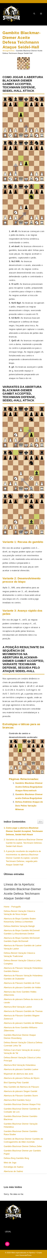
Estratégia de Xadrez (13, 1167)
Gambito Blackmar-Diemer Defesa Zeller (23, 1146)
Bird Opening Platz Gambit (16, 1082)
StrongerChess (8, 51)
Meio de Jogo (10, 1162)
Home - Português (12, 907)
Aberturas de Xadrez (13, 1171)
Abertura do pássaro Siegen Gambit (20, 1091)
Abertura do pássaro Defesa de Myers (21, 1078)
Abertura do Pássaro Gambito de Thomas (23, 1011)
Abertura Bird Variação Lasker (18, 1007)
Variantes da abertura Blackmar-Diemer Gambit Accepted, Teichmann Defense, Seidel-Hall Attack (24, 842)
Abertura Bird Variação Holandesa (19, 1065)
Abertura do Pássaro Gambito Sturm (21, 1095)
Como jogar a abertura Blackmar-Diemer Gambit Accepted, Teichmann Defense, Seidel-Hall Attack (24, 831)
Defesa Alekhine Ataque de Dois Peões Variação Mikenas (29, 806)
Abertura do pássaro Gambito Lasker (21, 1069)
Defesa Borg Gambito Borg (16, 1158)
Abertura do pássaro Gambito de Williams (23, 1023)
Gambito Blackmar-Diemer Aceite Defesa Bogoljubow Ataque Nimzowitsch (29, 787)
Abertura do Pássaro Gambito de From (22, 983)
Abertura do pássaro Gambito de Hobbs (22, 987)
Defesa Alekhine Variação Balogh (19, 926)
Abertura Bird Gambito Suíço (17, 1100)
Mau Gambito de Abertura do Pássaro (21, 1087)
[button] (34, 13)
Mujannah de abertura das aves (18, 1074)
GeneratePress (25, 1255)
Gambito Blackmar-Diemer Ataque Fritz (22, 1104)
